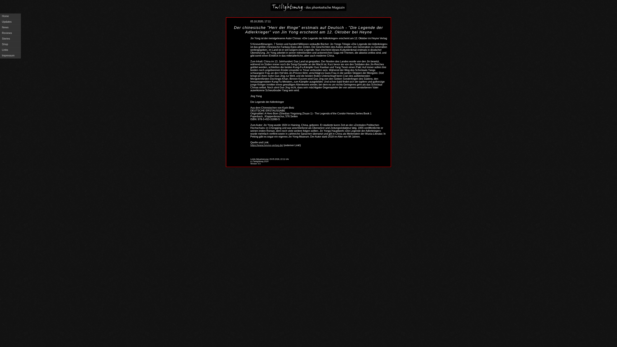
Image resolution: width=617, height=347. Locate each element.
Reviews (7, 33)
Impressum (8, 55)
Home (5, 16)
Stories (6, 38)
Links (5, 50)
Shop (5, 44)
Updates (7, 21)
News (5, 27)
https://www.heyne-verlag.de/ (266, 145)
